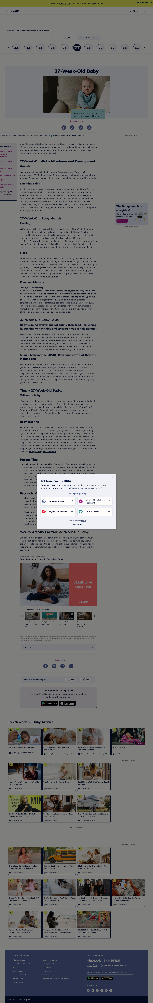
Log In (83, 521)
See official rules (77, 524)
